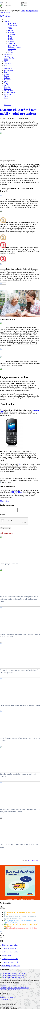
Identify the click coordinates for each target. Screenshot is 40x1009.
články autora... (5, 501)
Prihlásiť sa (3, 986)
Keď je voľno (12, 45)
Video (10, 50)
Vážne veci (11, 43)
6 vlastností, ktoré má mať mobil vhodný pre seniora (18, 111)
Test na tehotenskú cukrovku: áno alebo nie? (20, 912)
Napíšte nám (4, 999)
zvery (6, 60)
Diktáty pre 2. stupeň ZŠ (10, 962)
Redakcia (3, 997)
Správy (10, 52)
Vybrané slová (6, 955)
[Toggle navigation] (1, 16)
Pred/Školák (12, 23)
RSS (7, 997)
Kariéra (10, 40)
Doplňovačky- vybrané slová (10, 966)
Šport (10, 38)
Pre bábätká (20, 977)
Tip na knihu (12, 49)
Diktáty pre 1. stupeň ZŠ (10, 959)
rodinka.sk (7, 16)
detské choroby (9, 58)
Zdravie (10, 29)
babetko (6, 56)
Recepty (11, 30)
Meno (2, 515)
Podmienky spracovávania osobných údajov (14, 988)
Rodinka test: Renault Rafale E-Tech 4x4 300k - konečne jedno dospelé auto (20, 917)
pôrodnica (7, 63)
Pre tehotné (20, 975)
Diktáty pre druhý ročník (10, 945)
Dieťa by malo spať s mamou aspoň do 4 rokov (21, 928)
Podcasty (11, 32)
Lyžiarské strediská (14, 47)
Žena (9, 27)
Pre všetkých (22, 973)
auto (5, 61)
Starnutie (11, 41)
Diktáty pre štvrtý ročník (10, 952)
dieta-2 (8, 914)
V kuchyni (11, 34)
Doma (10, 36)
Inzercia (12, 997)
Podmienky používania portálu (10, 989)
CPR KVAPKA (16, 492)
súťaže (6, 65)
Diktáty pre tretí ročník (9, 948)
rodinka (6, 21)
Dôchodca (7, 105)
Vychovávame (12, 25)
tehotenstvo (7, 54)
